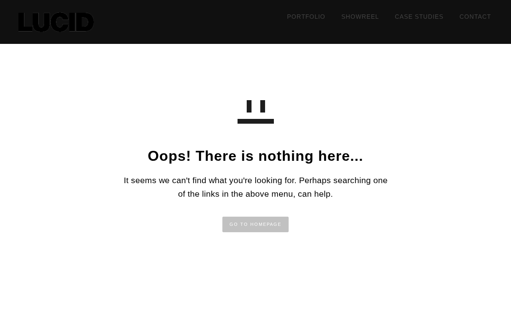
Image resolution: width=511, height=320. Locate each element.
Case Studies (419, 16)
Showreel (360, 16)
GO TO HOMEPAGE (255, 224)
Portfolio (306, 16)
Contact (475, 16)
